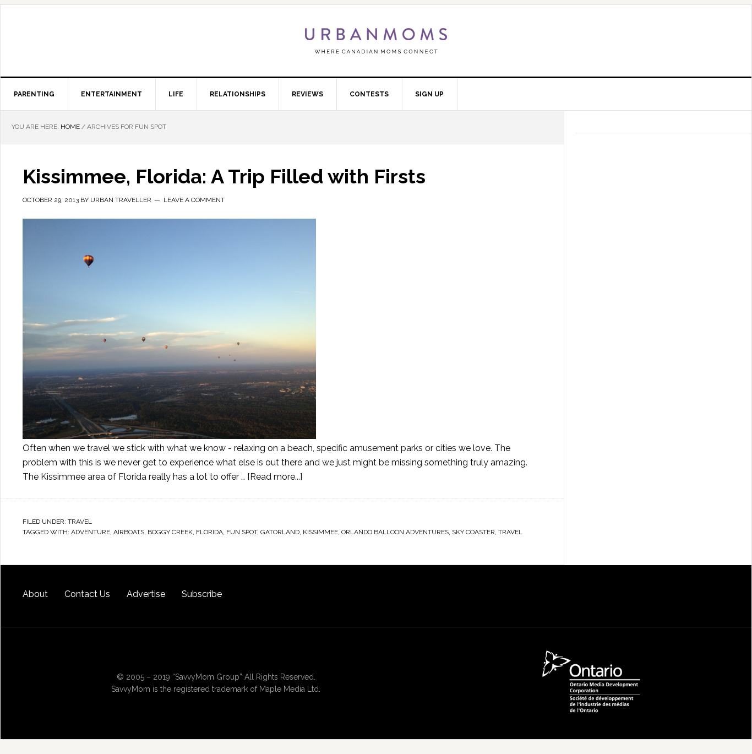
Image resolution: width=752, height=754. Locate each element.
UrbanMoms (376, 41)
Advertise (146, 594)
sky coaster (473, 532)
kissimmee (320, 532)
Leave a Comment (194, 200)
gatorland (279, 532)
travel (510, 532)
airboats (128, 532)
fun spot (241, 532)
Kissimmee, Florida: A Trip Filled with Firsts (224, 176)
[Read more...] (274, 476)
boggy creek (170, 532)
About (35, 594)
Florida (209, 532)
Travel (80, 521)
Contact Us (87, 594)
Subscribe (202, 594)
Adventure (90, 532)
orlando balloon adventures (395, 532)
